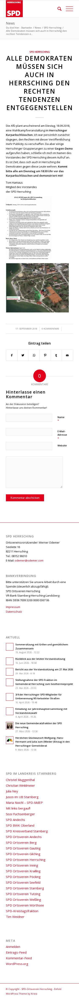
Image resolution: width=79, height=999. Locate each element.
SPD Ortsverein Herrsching (26, 859)
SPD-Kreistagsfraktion (22, 911)
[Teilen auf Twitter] (22, 355)
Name (61, 419)
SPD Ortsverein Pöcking (23, 877)
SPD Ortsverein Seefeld (23, 882)
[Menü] (67, 8)
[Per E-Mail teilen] (67, 355)
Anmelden (13, 946)
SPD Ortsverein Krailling (23, 871)
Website (62, 445)
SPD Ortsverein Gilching (23, 854)
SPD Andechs (15, 820)
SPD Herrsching (39, 51)
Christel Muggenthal (20, 780)
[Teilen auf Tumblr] (56, 355)
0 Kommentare (50, 328)
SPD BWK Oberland (20, 825)
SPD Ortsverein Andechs (24, 837)
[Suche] (57, 8)
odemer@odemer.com (29, 560)
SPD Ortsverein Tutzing (23, 894)
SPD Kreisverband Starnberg (27, 831)
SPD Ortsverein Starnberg (25, 888)
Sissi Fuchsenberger (20, 814)
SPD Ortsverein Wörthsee (25, 905)
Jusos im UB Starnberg (22, 797)
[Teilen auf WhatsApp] (34, 355)
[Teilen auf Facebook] (11, 355)
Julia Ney (12, 791)
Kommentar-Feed (19, 958)
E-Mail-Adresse (62, 435)
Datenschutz (14, 611)
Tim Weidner (15, 917)
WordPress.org (17, 964)
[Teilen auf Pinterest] (45, 355)
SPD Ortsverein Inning (22, 865)
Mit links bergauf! (18, 808)
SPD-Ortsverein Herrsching (36, 989)
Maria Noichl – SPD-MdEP (24, 802)
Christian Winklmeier (20, 785)
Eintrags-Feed (16, 952)
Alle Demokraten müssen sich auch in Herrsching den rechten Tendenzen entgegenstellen (39, 83)
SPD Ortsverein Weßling (23, 899)
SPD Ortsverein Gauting (23, 848)
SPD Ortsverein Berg (21, 842)
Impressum (13, 607)
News (10, 23)
